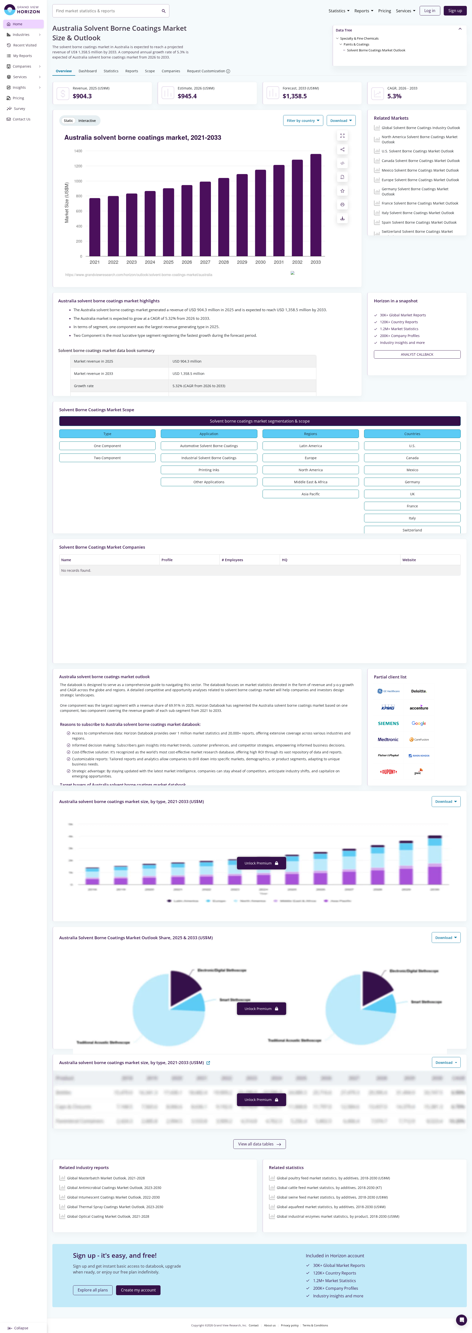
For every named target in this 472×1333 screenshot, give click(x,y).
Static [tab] (68, 120)
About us (270, 1325)
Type (107, 433)
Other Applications (208, 482)
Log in (429, 10)
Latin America (310, 445)
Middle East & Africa (310, 482)
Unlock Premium (259, 863)
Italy (412, 518)
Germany (412, 482)
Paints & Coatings (356, 44)
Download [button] (339, 120)
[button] (359, 38)
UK (412, 494)
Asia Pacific (311, 494)
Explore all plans (93, 1290)
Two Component (107, 457)
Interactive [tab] (87, 120)
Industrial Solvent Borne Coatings (208, 457)
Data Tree (344, 30)
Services (403, 11)
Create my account (138, 1290)
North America (311, 470)
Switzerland (412, 530)
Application (209, 433)
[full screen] (342, 135)
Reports (361, 11)
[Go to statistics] (208, 1062)
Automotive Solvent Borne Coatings (209, 445)
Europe (311, 457)
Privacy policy (290, 1325)
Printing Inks (209, 470)
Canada (412, 457)
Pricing (384, 11)
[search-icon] (164, 11)
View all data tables (256, 1144)
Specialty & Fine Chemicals (359, 38)
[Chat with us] (461, 1320)
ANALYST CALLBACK (417, 354)
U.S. (412, 445)
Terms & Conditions (315, 1325)
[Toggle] (337, 38)
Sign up (455, 10)
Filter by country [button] (301, 120)
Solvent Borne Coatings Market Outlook (376, 50)
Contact (254, 1325)
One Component (107, 445)
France (412, 506)
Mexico (412, 470)
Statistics (337, 11)
